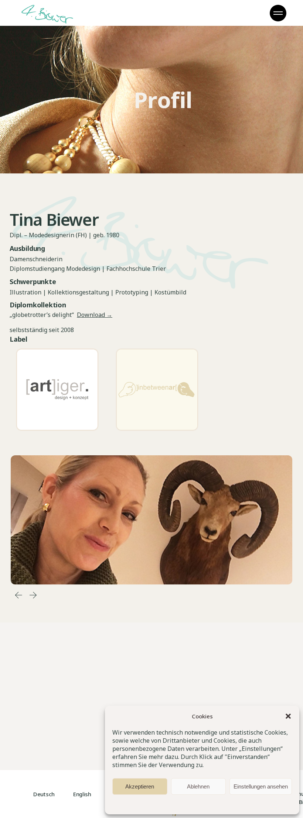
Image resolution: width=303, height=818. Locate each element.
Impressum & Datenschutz (188, 804)
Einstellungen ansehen (261, 786)
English (82, 794)
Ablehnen (198, 786)
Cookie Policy (142, 804)
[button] (288, 716)
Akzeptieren (139, 786)
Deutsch (44, 794)
